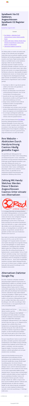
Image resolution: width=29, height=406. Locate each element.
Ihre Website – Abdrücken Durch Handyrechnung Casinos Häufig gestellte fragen (14, 37)
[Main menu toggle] (25, 3)
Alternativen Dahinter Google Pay (12, 46)
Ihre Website (21, 119)
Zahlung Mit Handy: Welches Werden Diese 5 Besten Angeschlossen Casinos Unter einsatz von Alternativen (15, 42)
